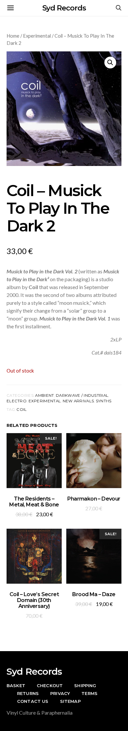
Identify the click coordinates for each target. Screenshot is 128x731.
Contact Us (33, 701)
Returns (28, 693)
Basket (16, 685)
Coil (21, 409)
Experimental (37, 36)
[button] (110, 62)
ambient (44, 395)
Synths (104, 401)
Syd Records (64, 8)
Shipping (85, 685)
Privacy (60, 693)
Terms (89, 693)
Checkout (50, 685)
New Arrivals (78, 401)
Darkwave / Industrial (82, 395)
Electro (17, 401)
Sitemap (70, 701)
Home (13, 36)
